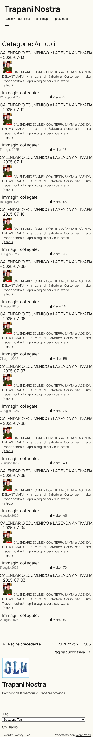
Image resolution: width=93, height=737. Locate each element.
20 (60, 644)
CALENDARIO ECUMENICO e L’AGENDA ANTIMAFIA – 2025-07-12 (46, 107)
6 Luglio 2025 (9, 411)
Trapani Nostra (32, 8)
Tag (5, 714)
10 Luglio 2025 (10, 202)
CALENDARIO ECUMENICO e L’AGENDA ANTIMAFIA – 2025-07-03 (46, 577)
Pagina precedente (21, 644)
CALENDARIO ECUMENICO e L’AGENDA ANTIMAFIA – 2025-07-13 (46, 55)
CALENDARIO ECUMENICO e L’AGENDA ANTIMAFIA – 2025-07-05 (46, 473)
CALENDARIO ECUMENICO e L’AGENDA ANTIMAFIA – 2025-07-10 (46, 211)
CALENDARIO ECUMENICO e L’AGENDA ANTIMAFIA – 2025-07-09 (46, 264)
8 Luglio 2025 (9, 306)
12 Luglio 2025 (10, 97)
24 (78, 644)
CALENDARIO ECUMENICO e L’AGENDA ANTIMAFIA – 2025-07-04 (46, 525)
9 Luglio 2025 (9, 254)
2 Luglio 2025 (9, 620)
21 (64, 644)
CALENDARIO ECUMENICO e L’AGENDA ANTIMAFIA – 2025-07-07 (46, 368)
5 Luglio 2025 (9, 463)
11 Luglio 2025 (9, 149)
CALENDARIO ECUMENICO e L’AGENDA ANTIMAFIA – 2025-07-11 (46, 159)
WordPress (83, 735)
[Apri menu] (7, 26)
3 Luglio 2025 (9, 567)
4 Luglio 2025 (9, 515)
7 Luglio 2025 (9, 358)
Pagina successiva (72, 651)
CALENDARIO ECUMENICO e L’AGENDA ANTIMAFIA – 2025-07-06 (46, 420)
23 (74, 644)
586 (87, 644)
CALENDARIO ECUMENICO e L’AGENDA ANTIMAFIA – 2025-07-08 (46, 316)
